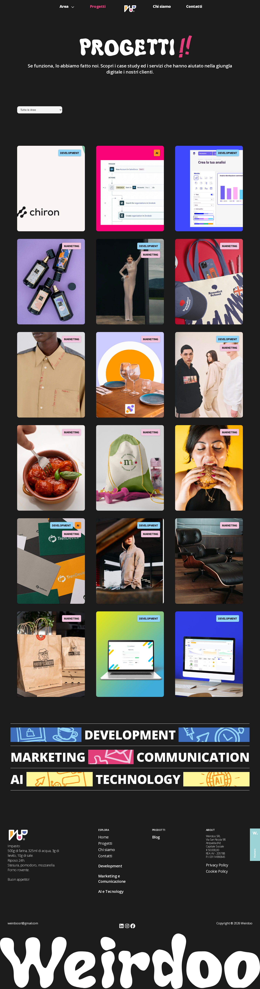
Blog (156, 837)
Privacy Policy (217, 865)
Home (103, 837)
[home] (130, 7)
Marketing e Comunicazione (112, 878)
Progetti (97, 6)
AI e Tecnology (111, 891)
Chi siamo (162, 6)
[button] (67, 5)
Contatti (194, 6)
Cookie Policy (217, 871)
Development (110, 866)
